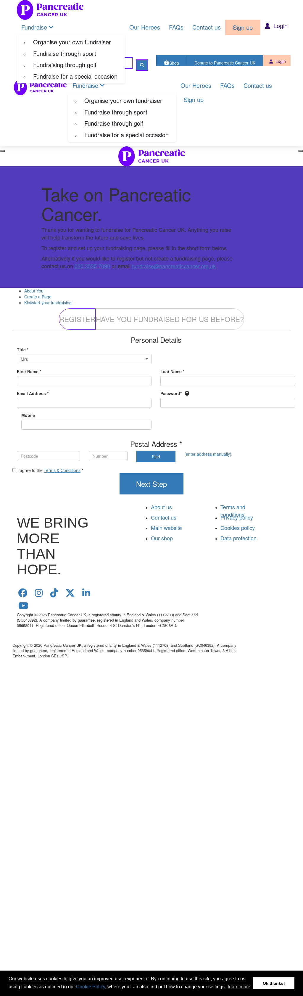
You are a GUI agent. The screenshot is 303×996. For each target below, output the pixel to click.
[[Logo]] (50, 10)
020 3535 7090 (92, 266)
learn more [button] (239, 986)
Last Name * (172, 371)
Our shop (162, 538)
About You (33, 291)
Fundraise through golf (113, 123)
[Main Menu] (2, 151)
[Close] (300, 151)
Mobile (28, 415)
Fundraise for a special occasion (75, 76)
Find (156, 457)
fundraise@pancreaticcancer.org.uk (174, 266)
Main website (166, 527)
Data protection (238, 538)
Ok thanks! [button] (274, 983)
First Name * (29, 371)
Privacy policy (236, 517)
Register (77, 319)
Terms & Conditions (62, 470)
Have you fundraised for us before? (170, 319)
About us (161, 507)
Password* (171, 393)
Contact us (206, 27)
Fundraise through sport (64, 53)
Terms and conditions (232, 510)
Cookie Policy (90, 986)
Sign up (243, 27)
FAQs (176, 27)
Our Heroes (144, 27)
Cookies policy (237, 527)
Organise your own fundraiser (72, 42)
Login (280, 25)
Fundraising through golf (64, 64)
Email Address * (33, 393)
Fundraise (34, 27)
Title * (22, 350)
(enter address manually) (207, 454)
